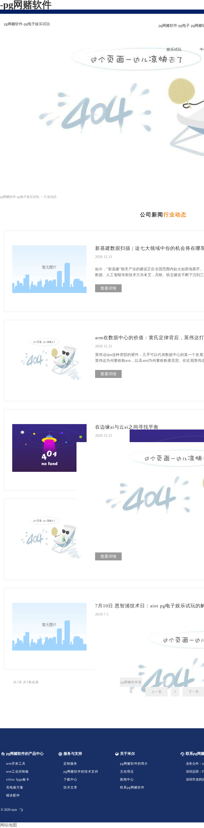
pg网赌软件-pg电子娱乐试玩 (27, 24)
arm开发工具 (16, 763)
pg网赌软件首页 (131, 683)
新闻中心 (127, 779)
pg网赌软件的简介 (134, 763)
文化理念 (127, 771)
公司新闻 (151, 214)
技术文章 (70, 787)
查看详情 (108, 288)
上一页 (156, 692)
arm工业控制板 (17, 771)
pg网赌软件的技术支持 (80, 771)
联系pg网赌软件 (132, 787)
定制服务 (70, 763)
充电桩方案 (14, 787)
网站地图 (8, 825)
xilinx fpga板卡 (17, 779)
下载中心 (70, 779)
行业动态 (175, 214)
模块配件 (13, 795)
